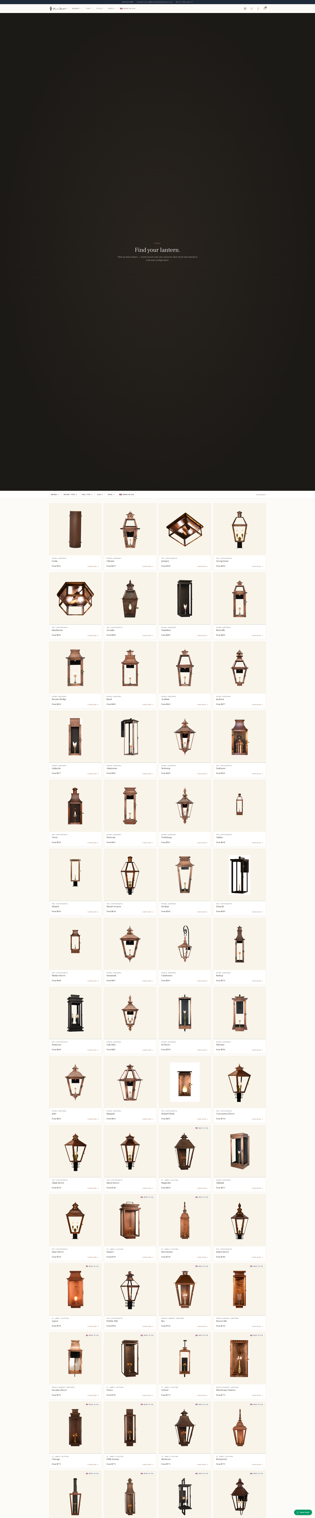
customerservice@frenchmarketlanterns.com (155, 2)
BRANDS (75, 8)
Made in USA (128, 494)
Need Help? (305, 1512)
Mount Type (69, 494)
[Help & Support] (245, 8)
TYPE (88, 8)
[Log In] (258, 8)
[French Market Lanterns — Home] (58, 8)
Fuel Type (86, 494)
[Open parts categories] (115, 8)
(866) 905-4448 (127, 2)
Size (99, 494)
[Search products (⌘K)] (252, 8)
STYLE (99, 8)
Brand (54, 494)
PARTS (111, 8)
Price (110, 494)
